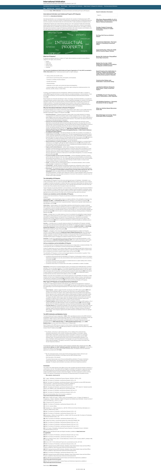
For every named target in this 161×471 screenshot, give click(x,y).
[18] (66, 229)
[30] (89, 304)
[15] (55, 220)
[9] (88, 200)
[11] (73, 208)
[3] (68, 112)
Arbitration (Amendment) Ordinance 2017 (62, 239)
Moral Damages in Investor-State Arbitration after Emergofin (106, 115)
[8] (69, 181)
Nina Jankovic (49, 375)
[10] (55, 203)
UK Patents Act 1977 (60, 200)
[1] (47, 94)
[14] (80, 215)
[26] (64, 279)
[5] (79, 142)
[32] (60, 327)
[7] (72, 171)
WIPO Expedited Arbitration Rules (73, 321)
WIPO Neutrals (70, 128)
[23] (84, 270)
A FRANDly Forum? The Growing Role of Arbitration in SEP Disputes (106, 95)
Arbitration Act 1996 (48, 200)
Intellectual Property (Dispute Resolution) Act (71, 232)
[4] (86, 137)
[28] (87, 289)
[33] (60, 349)
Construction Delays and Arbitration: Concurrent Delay (105, 81)
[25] (63, 278)
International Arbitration (54, 1)
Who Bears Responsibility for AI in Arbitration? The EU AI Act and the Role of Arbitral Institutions (106, 21)
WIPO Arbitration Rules (58, 321)
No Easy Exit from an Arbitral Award (105, 35)
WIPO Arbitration (53, 465)
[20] (66, 254)
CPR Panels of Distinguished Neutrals (68, 130)
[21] (55, 259)
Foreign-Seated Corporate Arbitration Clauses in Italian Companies (104, 29)
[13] (51, 212)
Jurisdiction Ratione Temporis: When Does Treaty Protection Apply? (105, 88)
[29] (80, 302)
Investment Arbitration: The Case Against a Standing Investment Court (106, 43)
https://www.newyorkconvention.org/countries (54, 395)
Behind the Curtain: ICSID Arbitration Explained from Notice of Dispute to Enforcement (106, 64)
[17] (54, 227)
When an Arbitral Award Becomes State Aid (106, 108)
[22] (59, 269)
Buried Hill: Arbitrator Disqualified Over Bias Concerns (106, 57)
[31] (51, 311)
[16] (54, 221)
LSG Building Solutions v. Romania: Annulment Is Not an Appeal (106, 102)
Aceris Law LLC (56, 375)
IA (84, 469)
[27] (69, 285)
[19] (79, 251)
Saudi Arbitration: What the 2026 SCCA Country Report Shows (106, 50)
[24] (75, 273)
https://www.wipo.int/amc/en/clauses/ (52, 459)
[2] (47, 96)
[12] (53, 211)
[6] (57, 154)
